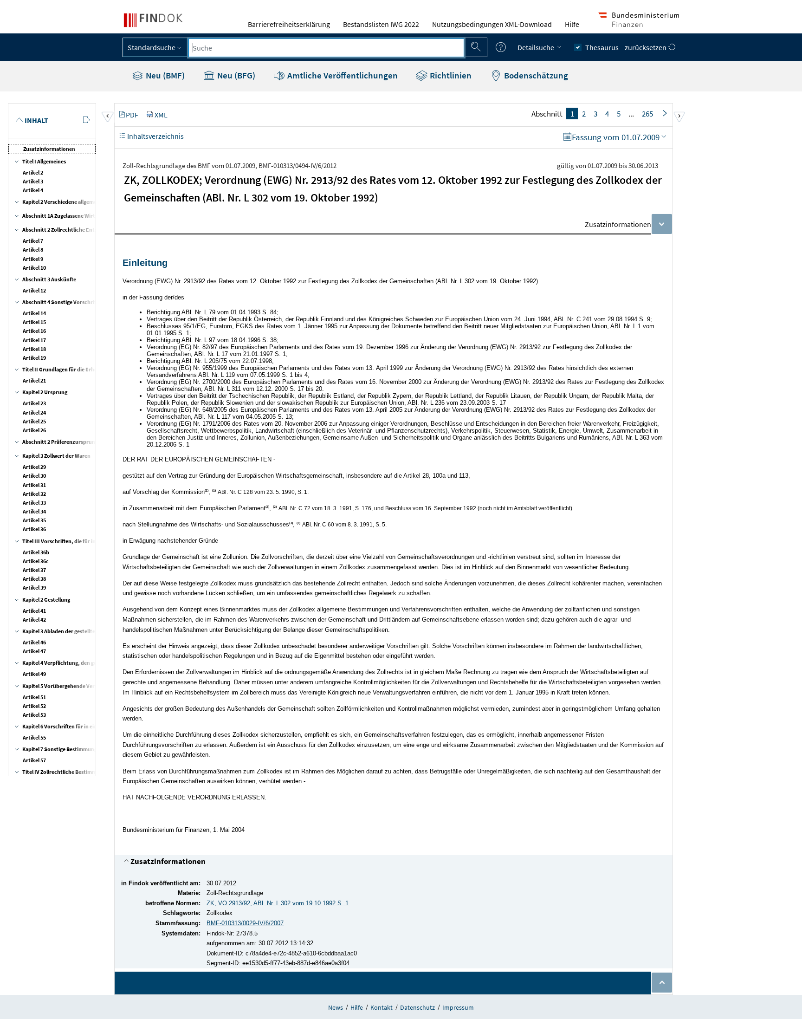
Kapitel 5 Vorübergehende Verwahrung (69, 685)
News (335, 1007)
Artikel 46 (34, 642)
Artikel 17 (34, 340)
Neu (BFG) (235, 75)
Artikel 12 (34, 290)
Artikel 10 (34, 267)
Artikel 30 (34, 475)
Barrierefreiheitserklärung (289, 24)
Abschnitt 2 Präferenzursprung (60, 441)
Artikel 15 (34, 321)
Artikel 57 (34, 760)
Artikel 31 (34, 484)
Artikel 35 (34, 520)
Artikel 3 (33, 181)
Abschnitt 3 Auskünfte (49, 279)
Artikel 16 (34, 330)
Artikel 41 (34, 610)
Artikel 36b (36, 552)
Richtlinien (450, 75)
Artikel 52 (34, 705)
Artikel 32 (34, 493)
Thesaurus (602, 47)
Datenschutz (417, 1007)
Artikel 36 (34, 529)
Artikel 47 (34, 651)
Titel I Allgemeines (44, 161)
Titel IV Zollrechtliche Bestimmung (64, 771)
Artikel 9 (33, 258)
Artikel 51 (34, 697)
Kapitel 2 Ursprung (44, 392)
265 (647, 114)
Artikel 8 (33, 249)
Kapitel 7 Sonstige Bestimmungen (62, 749)
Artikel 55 (34, 737)
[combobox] (326, 48)
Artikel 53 (34, 714)
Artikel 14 (34, 313)
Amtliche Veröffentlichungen (341, 75)
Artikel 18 (34, 348)
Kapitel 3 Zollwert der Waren (56, 455)
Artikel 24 (34, 412)
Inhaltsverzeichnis (155, 136)
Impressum (458, 1007)
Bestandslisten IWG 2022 (381, 24)
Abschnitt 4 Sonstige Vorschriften (63, 302)
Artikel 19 (34, 357)
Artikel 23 (34, 403)
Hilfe (572, 24)
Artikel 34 (34, 511)
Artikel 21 (34, 380)
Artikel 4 (33, 190)
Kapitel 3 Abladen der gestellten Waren (68, 631)
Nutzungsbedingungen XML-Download (492, 24)
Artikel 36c (36, 561)
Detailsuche (536, 47)
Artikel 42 (34, 619)
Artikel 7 (33, 240)
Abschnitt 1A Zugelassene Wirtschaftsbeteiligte (79, 215)
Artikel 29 (34, 466)
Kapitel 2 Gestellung (46, 599)
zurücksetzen (646, 47)
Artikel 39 (34, 587)
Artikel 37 (34, 569)
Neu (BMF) (164, 75)
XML (161, 114)
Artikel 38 (34, 578)
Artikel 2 (33, 172)
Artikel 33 (34, 502)
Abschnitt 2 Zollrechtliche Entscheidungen (74, 229)
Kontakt (381, 1007)
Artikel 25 (34, 421)
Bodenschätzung (535, 75)
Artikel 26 (34, 430)
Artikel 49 (34, 673)
